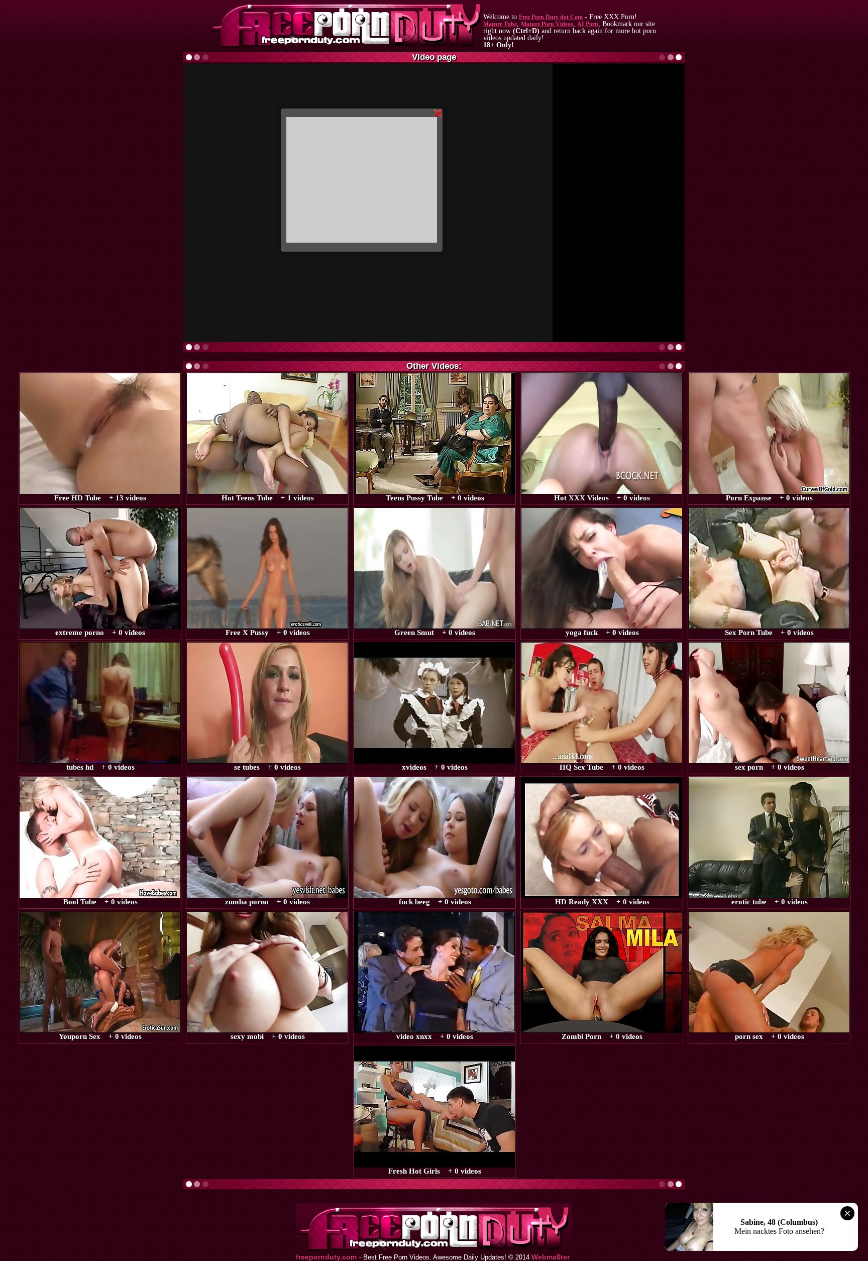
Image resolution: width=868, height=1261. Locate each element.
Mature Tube (500, 24)
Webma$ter (550, 1257)
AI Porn (587, 24)
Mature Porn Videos (547, 24)
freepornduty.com (326, 1257)
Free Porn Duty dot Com (551, 17)
